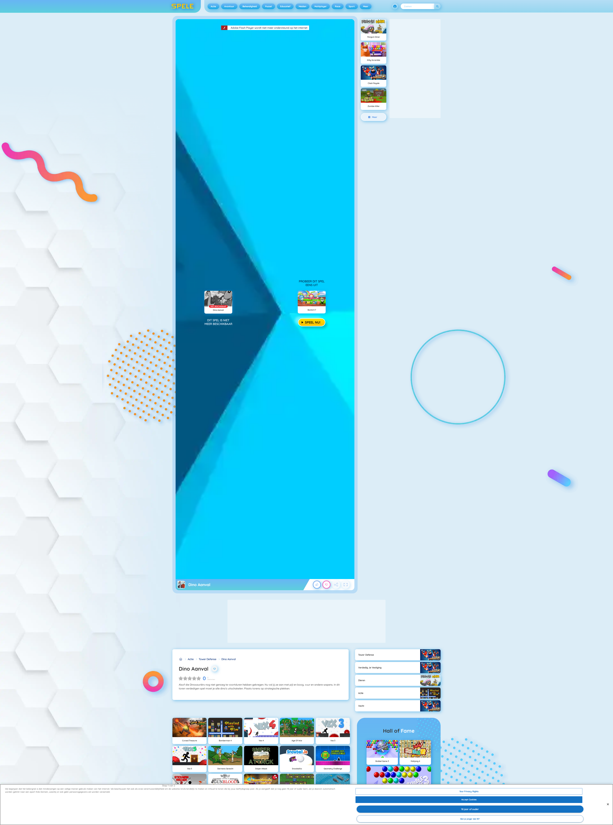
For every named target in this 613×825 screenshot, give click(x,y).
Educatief (285, 6)
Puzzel (268, 6)
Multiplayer (320, 6)
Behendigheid (249, 6)
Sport (352, 6)
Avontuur (229, 6)
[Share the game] (336, 585)
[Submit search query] (437, 6)
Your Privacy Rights (468, 791)
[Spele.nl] (181, 659)
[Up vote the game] (317, 585)
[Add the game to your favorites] (214, 669)
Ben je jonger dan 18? (470, 819)
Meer (365, 6)
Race (337, 6)
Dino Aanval (228, 659)
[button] (395, 6)
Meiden (302, 6)
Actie (213, 6)
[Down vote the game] (326, 585)
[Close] (607, 804)
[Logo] (182, 6)
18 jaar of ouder (470, 809)
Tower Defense (207, 659)
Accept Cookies (469, 799)
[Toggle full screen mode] (346, 585)
